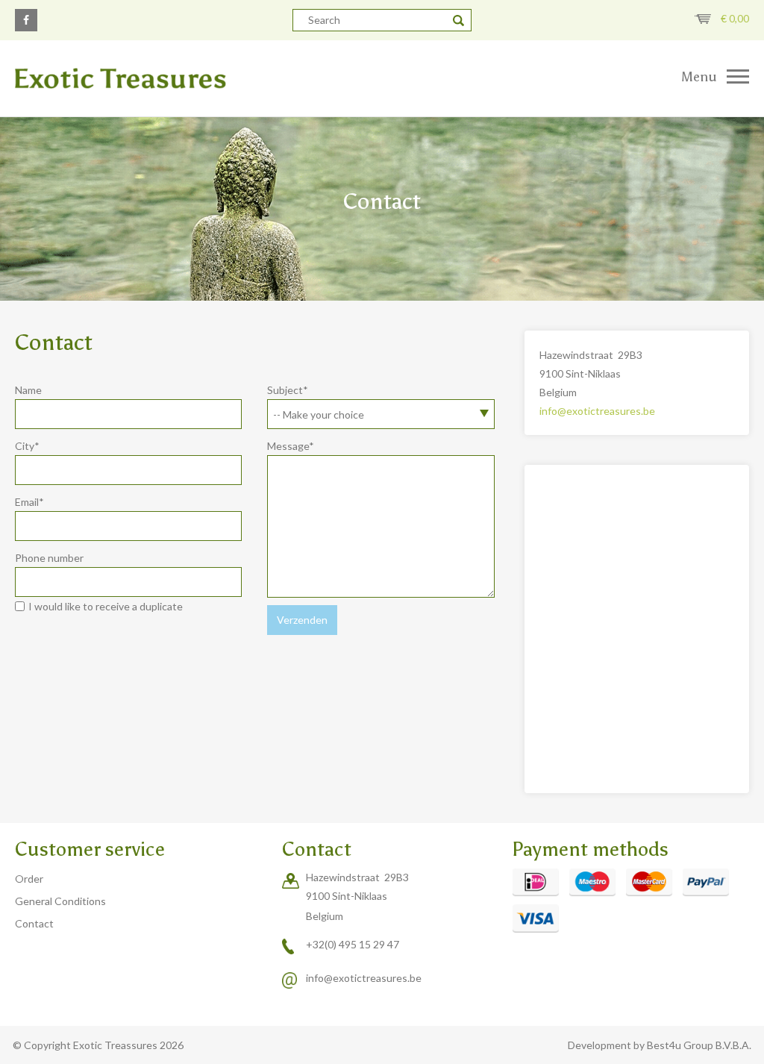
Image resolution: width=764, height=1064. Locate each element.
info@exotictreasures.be (597, 410)
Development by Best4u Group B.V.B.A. (659, 1045)
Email (29, 501)
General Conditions (60, 901)
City (27, 445)
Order (29, 878)
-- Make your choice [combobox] (318, 414)
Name (28, 390)
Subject (287, 390)
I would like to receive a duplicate (105, 606)
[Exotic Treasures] (191, 78)
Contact (34, 923)
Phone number (49, 557)
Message (290, 445)
